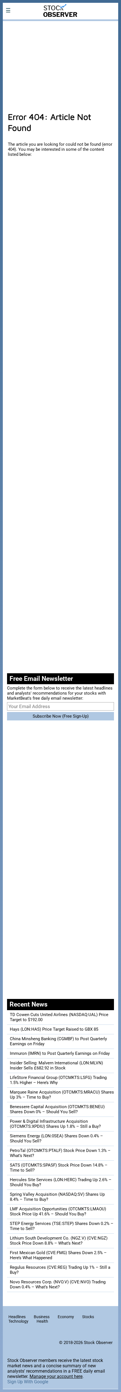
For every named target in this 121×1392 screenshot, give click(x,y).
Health (42, 1321)
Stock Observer (98, 1342)
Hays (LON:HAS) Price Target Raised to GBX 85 (54, 1029)
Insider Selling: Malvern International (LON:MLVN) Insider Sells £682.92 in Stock (56, 1065)
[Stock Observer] (60, 25)
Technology (18, 1321)
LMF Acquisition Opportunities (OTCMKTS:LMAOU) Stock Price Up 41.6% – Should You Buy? (58, 1211)
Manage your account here (56, 1376)
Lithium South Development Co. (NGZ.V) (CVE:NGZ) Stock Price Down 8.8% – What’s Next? (58, 1241)
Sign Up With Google (27, 1381)
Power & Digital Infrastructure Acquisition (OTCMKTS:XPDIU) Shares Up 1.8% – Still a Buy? (55, 1124)
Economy (66, 1317)
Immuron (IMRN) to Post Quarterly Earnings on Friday (60, 1053)
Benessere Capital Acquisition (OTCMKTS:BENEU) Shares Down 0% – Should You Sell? (57, 1109)
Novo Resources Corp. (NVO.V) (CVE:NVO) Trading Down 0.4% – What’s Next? (58, 1284)
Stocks (88, 1317)
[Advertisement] (60, 63)
